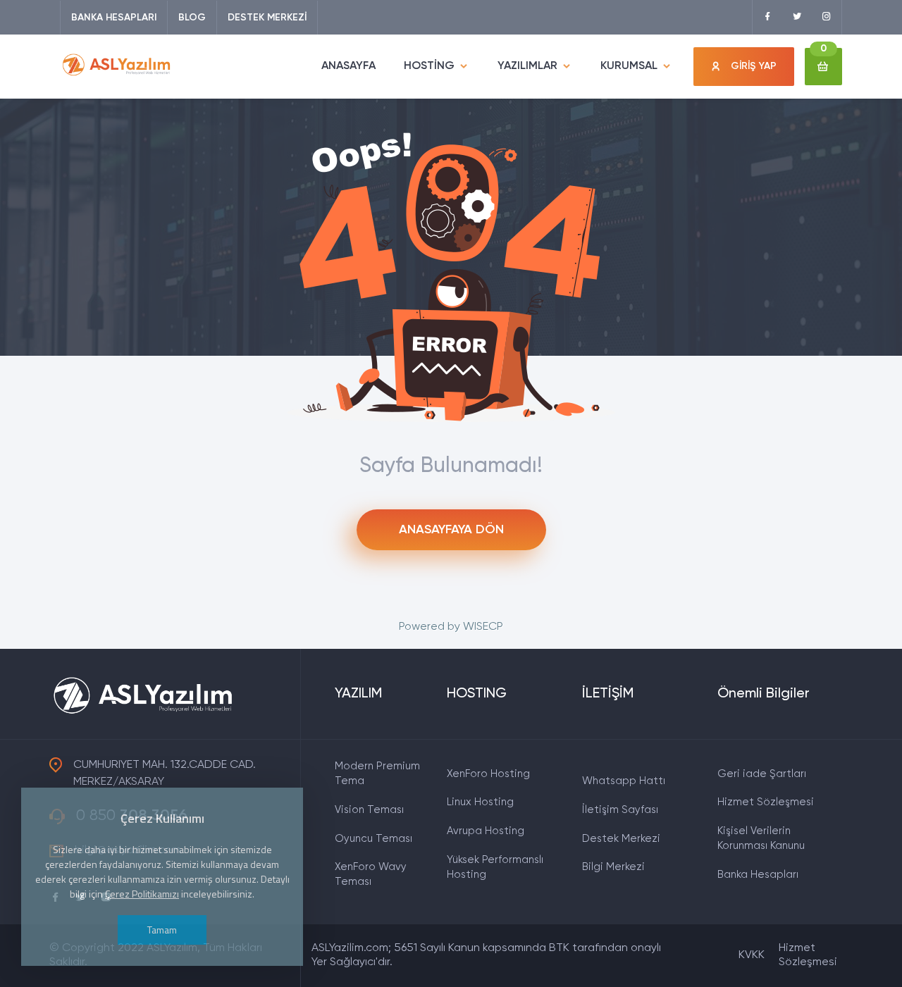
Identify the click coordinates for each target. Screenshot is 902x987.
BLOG (192, 18)
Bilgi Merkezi (613, 867)
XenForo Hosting (488, 774)
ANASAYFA (348, 66)
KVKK (752, 955)
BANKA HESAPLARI (113, 18)
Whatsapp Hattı (623, 781)
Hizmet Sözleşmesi (765, 802)
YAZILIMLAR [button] (527, 66)
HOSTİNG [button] (429, 66)
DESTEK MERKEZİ (267, 18)
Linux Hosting (480, 802)
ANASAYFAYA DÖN (451, 529)
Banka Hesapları (757, 874)
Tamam (162, 929)
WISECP (483, 627)
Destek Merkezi (621, 838)
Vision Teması (369, 810)
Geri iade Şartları (761, 774)
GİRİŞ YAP (754, 66)
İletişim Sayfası (620, 810)
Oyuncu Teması (373, 838)
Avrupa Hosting (485, 831)
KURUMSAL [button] (628, 66)
